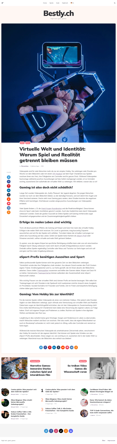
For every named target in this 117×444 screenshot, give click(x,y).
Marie (93, 415)
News (28, 143)
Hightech (65, 3)
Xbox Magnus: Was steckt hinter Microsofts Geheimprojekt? (21, 402)
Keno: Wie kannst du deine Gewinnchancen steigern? (101, 401)
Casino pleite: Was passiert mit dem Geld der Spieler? (24, 390)
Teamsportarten (44, 273)
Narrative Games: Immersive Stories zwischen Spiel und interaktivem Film (41, 370)
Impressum (111, 440)
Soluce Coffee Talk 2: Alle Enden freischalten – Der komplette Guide (21, 414)
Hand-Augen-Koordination (51, 208)
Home (45, 3)
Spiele (51, 3)
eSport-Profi (82, 236)
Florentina (24, 166)
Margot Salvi (15, 394)
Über (103, 440)
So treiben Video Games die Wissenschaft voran (75, 368)
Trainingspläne (42, 270)
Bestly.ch (58, 13)
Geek (57, 3)
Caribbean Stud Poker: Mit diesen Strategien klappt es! (101, 390)
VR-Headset (57, 174)
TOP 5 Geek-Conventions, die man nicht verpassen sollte (101, 411)
